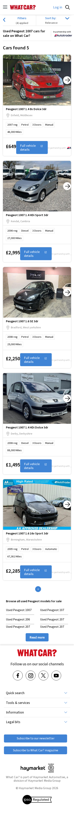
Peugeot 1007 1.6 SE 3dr (22, 321)
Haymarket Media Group (44, 781)
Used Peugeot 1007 (19, 610)
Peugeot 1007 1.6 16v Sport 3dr (27, 533)
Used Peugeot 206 (18, 619)
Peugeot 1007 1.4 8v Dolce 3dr (26, 109)
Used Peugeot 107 (52, 610)
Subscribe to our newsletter (35, 738)
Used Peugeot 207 (52, 619)
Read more (37, 637)
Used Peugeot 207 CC (18, 629)
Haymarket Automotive (49, 777)
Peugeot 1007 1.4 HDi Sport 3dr (27, 215)
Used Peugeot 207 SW (52, 629)
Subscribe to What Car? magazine (35, 750)
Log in (57, 7)
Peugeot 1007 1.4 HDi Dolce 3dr (27, 427)
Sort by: (50, 18)
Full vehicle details (28, 147)
